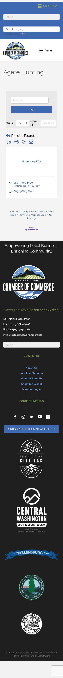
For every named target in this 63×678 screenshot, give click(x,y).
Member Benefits (31, 378)
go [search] (33, 109)
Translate (32, 33)
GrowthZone (44, 656)
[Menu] (47, 6)
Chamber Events (31, 383)
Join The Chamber (31, 373)
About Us (31, 367)
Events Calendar (39, 211)
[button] (8, 136)
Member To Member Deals (32, 214)
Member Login (31, 389)
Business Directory (18, 211)
